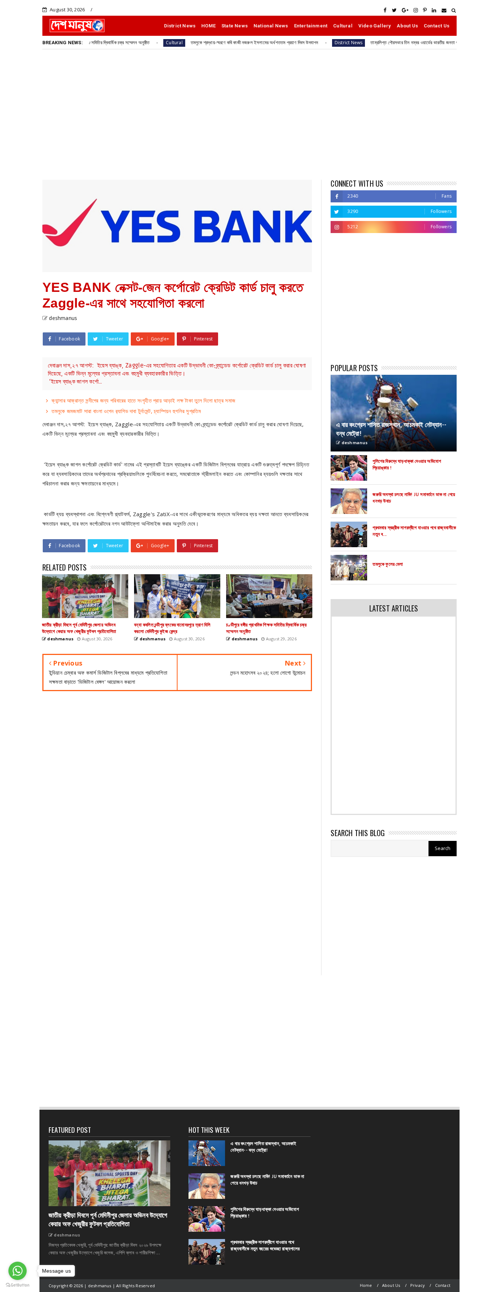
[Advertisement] (249, 114)
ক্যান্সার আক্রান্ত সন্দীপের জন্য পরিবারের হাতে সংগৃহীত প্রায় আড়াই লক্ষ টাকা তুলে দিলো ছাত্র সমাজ (143, 400)
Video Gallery (374, 25)
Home (366, 1285)
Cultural (343, 25)
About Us (407, 25)
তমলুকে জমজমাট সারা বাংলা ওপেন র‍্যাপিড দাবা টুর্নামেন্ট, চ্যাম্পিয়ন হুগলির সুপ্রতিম (126, 411)
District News (180, 25)
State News (234, 25)
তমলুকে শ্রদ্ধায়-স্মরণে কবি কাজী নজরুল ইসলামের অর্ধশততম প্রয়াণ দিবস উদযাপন (213, 42)
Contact (442, 1285)
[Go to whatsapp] (17, 1271)
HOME (208, 25)
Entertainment (311, 25)
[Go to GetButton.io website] (17, 1285)
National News (271, 25)
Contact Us (436, 25)
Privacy (417, 1285)
